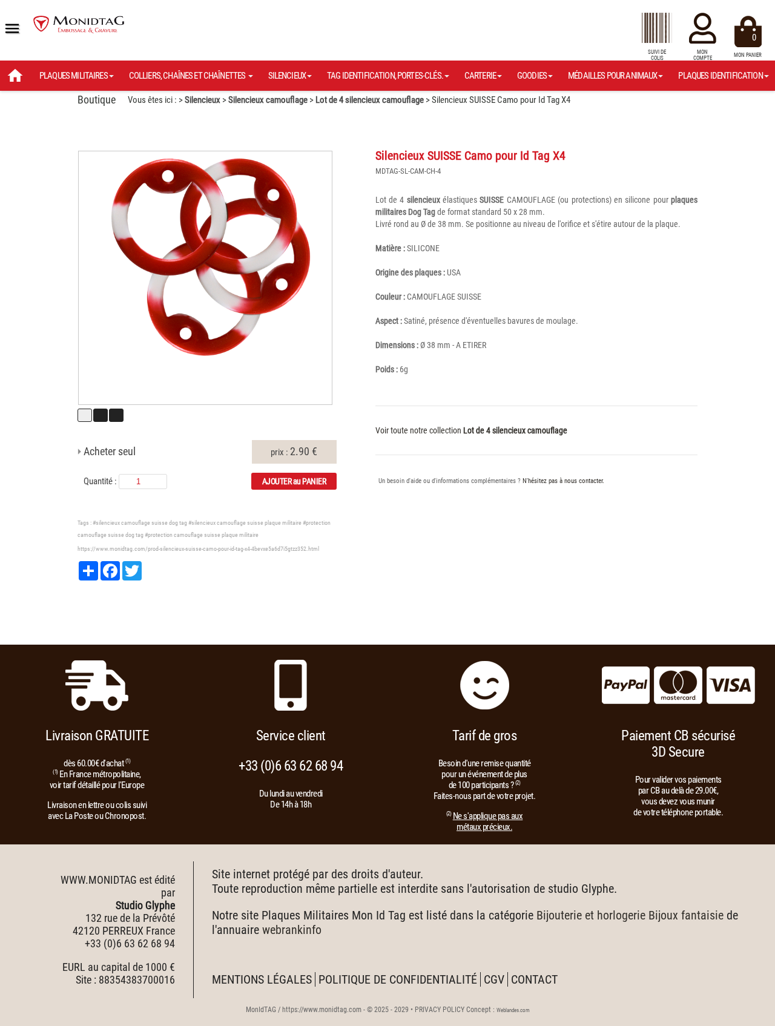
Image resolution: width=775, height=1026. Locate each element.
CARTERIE (480, 75)
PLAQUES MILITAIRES (73, 75)
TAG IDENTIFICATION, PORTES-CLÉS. (385, 75)
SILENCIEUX (287, 75)
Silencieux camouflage (268, 99)
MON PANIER (748, 45)
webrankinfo (292, 929)
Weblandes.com (513, 1010)
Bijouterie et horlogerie (590, 915)
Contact (534, 979)
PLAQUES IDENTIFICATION (720, 75)
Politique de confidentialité (397, 979)
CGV (494, 979)
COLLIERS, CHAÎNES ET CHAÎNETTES (188, 75)
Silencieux (202, 99)
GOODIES (532, 75)
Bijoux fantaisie (686, 915)
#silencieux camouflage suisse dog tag (140, 522)
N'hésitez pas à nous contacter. (563, 481)
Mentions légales (262, 979)
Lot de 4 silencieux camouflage (369, 99)
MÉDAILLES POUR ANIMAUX (612, 75)
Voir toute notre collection (471, 430)
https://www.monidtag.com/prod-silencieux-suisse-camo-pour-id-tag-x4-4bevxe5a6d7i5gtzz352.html (198, 548)
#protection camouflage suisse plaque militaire (202, 534)
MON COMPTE (702, 55)
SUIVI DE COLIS (657, 55)
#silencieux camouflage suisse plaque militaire (245, 522)
